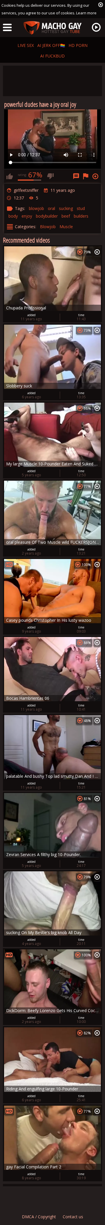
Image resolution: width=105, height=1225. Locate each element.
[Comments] (76, 176)
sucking (66, 208)
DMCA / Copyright (39, 1216)
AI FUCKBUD (52, 56)
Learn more (86, 13)
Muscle (66, 226)
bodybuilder (47, 216)
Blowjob (48, 226)
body (13, 216)
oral (51, 208)
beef (66, 216)
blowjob (36, 208)
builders (81, 216)
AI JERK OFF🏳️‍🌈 (51, 45)
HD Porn (78, 45)
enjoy (27, 216)
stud (81, 208)
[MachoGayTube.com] (52, 28)
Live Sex (26, 45)
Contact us (73, 1216)
